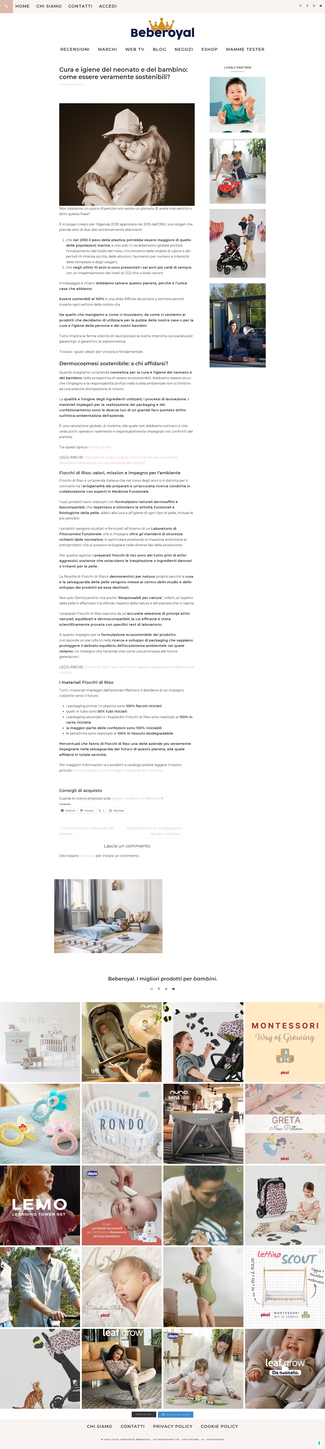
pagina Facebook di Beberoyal (137, 798)
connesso (87, 856)
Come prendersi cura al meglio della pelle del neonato (117, 770)
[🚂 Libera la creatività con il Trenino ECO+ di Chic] (203, 1369)
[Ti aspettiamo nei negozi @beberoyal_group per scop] (203, 1205)
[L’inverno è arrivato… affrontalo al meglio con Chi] (122, 1205)
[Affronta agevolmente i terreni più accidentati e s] (40, 1287)
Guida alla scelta (72, 84)
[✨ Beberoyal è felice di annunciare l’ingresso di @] (40, 1042)
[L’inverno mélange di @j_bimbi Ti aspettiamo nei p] (203, 1287)
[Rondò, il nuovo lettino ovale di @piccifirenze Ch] (122, 1124)
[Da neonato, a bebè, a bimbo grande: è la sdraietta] (122, 1369)
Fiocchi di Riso (100, 447)
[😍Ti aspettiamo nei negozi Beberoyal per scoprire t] (122, 1287)
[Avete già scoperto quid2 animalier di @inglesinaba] (40, 1369)
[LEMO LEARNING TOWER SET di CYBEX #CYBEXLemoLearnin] (40, 1205)
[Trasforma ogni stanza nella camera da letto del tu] (203, 1124)
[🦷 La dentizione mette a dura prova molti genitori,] (40, 1124)
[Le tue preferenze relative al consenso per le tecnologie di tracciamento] (319, 1443)
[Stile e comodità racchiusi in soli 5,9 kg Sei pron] (203, 1042)
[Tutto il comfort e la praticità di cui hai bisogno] (122, 1042)
